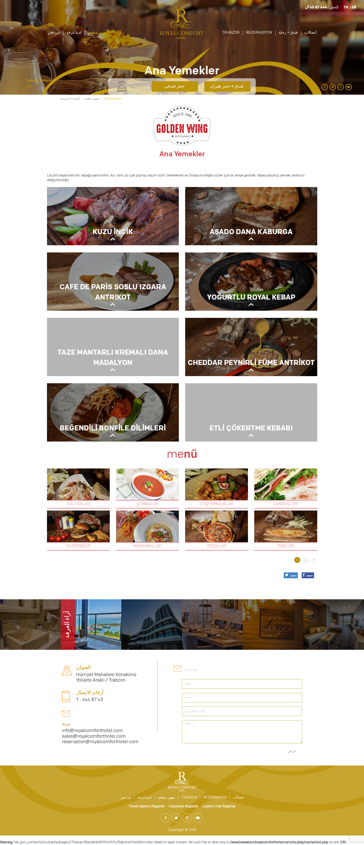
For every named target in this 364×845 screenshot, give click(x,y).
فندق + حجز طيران (227, 86)
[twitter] (333, 87)
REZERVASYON (259, 33)
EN (354, 7)
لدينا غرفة (74, 33)
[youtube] (349, 87)
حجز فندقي (174, 86)
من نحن (54, 33)
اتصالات (310, 33)
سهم (309, 575)
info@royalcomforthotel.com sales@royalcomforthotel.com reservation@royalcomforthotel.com (100, 736)
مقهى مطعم (97, 33)
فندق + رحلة (288, 33)
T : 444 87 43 (89, 700)
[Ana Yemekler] (182, 25)
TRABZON (231, 33)
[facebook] (325, 87)
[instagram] (341, 87)
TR (346, 7)
